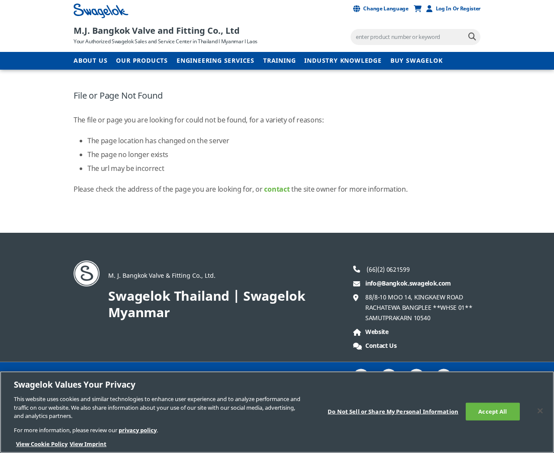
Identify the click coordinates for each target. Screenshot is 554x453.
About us (90, 60)
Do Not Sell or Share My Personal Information (393, 411)
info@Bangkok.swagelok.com (408, 283)
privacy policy (138, 430)
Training (279, 60)
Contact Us (381, 345)
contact (277, 189)
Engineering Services (215, 60)
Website (377, 332)
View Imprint (88, 444)
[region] (277, 412)
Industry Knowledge (342, 60)
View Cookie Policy (42, 444)
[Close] (540, 410)
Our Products (142, 60)
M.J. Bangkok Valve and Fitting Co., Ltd (157, 31)
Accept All (492, 411)
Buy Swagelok (416, 60)
